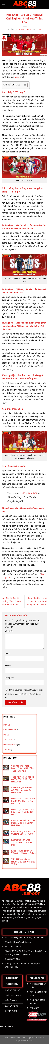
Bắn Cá (6, 725)
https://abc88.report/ (22, 942)
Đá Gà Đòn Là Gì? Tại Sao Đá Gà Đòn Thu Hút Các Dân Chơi (23, 801)
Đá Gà (6, 735)
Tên (7, 654)
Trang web (9, 678)
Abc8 (4, 901)
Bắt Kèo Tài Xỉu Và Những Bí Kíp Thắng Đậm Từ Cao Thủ (11, 601)
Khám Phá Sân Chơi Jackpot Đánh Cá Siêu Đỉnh (21, 842)
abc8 (17, 77)
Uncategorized (10, 744)
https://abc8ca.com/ (35, 1038)
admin (38, 29)
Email (8, 666)
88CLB (3, 1026)
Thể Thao (7, 739)
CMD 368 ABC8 (28, 493)
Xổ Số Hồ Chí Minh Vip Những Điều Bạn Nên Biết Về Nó (23, 861)
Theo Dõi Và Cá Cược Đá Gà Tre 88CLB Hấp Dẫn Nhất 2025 (22, 779)
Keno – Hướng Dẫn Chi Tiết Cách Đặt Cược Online (23, 852)
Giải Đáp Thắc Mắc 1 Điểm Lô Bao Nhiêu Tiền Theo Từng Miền (22, 768)
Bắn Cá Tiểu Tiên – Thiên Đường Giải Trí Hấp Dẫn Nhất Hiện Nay (23, 823)
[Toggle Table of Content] (24, 85)
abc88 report (39, 937)
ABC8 (10, 1026)
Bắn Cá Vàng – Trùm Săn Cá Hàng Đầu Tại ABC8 (23, 832)
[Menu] (3, 4)
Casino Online (9, 729)
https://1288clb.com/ (24, 1040)
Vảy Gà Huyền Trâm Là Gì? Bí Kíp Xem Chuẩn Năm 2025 (22, 790)
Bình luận (9, 631)
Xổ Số (6, 749)
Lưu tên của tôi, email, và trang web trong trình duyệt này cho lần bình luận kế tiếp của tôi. (24, 694)
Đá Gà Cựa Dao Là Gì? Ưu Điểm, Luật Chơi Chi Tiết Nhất (23, 812)
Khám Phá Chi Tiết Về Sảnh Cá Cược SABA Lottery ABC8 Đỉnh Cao (36, 601)
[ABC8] (24, 4)
